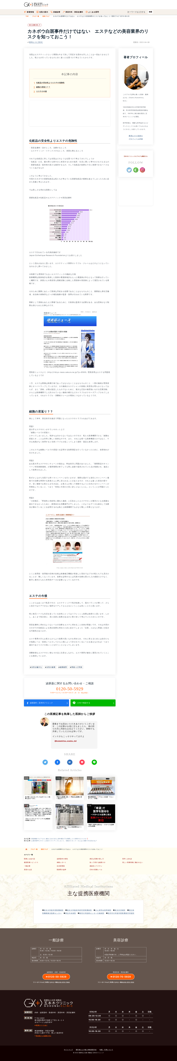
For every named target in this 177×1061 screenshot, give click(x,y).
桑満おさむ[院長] (36, 42)
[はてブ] (69, 762)
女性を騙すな (36, 667)
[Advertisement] (69, 113)
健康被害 (63, 667)
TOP (27, 16)
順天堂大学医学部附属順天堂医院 (121, 913)
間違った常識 (76, 667)
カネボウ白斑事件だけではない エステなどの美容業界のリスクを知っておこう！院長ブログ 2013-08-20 (91, 16)
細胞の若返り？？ (43, 87)
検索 (150, 12)
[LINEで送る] (94, 762)
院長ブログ (46, 16)
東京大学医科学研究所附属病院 (79, 910)
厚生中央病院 (70, 913)
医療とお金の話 (29, 859)
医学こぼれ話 (127, 859)
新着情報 (30, 12)
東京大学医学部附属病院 (53, 910)
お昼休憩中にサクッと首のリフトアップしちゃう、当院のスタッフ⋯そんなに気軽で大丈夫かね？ (64, 841)
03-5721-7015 (129, 982)
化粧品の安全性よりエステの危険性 (50, 83)
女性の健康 (50, 667)
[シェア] (57, 762)
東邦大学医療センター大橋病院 (91, 913)
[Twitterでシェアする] (45, 762)
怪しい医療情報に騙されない (132, 862)
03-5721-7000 (65, 982)
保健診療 (56, 12)
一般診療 (27, 866)
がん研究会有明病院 (103, 910)
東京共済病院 (120, 910)
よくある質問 (93, 12)
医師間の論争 (61, 869)
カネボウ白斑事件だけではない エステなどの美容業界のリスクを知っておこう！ (77, 849)
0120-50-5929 (69, 689)
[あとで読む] (82, 762)
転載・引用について (106, 1050)
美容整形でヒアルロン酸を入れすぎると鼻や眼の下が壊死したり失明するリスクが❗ (59, 839)
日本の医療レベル (96, 869)
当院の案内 (43, 12)
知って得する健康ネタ (97, 862)
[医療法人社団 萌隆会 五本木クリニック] (36, 5)
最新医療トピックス (31, 862)
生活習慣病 (61, 866)
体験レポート (61, 862)
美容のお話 (28, 869)
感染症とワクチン (96, 866)
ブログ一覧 (35, 16)
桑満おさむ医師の (136, 137)
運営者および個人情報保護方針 (86, 1050)
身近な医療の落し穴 (34, 25)
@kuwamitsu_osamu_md (66, 741)
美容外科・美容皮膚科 (74, 12)
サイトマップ (68, 1050)
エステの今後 (41, 91)
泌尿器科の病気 (62, 859)
